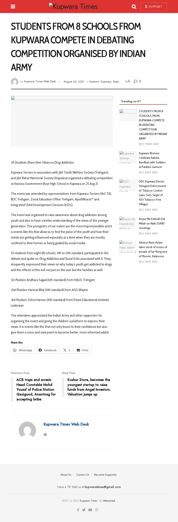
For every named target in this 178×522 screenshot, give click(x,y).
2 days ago (149, 172)
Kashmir (94, 82)
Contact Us (82, 475)
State (116, 82)
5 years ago (150, 144)
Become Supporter (105, 475)
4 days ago (149, 234)
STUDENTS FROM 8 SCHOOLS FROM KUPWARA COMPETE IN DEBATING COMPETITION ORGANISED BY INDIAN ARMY (153, 124)
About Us (65, 475)
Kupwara (106, 82)
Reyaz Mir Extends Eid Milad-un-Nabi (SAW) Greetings (152, 223)
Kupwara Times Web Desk (40, 82)
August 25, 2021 (74, 82)
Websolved (109, 501)
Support (155, 7)
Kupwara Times (88, 501)
